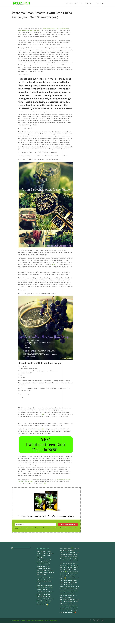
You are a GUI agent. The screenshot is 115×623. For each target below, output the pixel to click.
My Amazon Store (79, 3)
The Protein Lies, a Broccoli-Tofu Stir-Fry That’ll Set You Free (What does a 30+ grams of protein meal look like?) (45, 570)
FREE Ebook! (69, 3)
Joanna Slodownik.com (51, 620)
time (53, 264)
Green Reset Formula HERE (36, 429)
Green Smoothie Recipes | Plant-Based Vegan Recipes (27, 620)
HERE (43, 414)
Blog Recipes (88, 3)
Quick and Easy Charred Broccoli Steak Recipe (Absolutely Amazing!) (44, 562)
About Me (98, 3)
